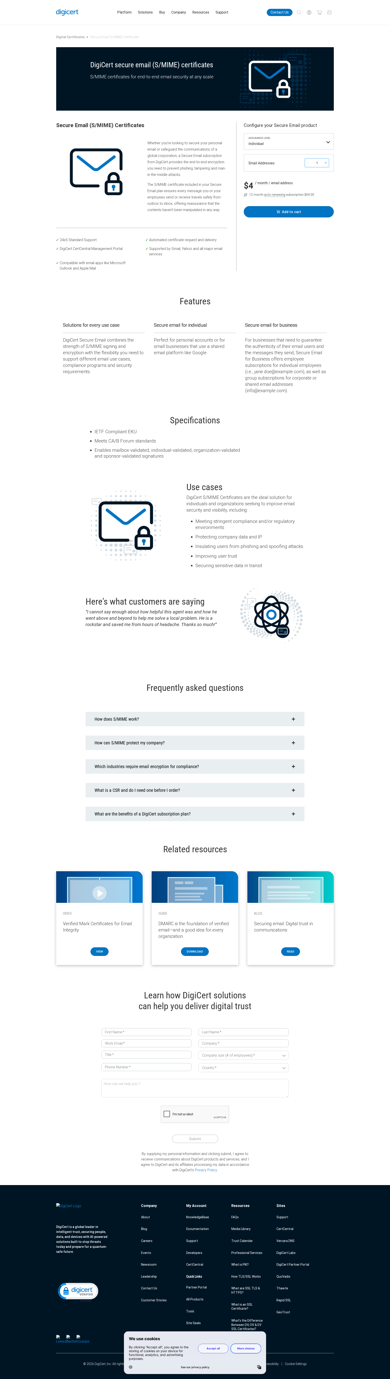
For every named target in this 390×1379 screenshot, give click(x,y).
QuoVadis (283, 1276)
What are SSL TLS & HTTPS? (245, 1290)
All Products (194, 1299)
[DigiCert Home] (67, 12)
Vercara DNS (285, 1241)
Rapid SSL (283, 1300)
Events (146, 1253)
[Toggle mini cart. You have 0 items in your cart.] (319, 12)
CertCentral (194, 1265)
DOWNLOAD (195, 951)
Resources (200, 12)
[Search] (299, 12)
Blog (144, 1229)
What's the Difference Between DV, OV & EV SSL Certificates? (247, 1324)
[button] (77, 1291)
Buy (162, 12)
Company (178, 12)
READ (290, 951)
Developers (194, 1253)
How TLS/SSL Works (246, 1276)
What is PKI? (240, 1265)
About (145, 1217)
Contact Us (280, 12)
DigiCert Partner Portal (292, 1265)
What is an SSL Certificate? (242, 1306)
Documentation (197, 1229)
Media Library (241, 1229)
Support (222, 12)
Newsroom (149, 1265)
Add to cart (291, 212)
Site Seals (193, 1323)
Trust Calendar (242, 1241)
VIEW (99, 951)
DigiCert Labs (285, 1253)
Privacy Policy (206, 1170)
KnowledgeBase (197, 1217)
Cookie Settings (296, 1363)
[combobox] (289, 144)
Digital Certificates (70, 37)
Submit (195, 1139)
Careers (146, 1241)
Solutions (145, 12)
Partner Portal (196, 1287)
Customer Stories (154, 1300)
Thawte (282, 1288)
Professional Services (246, 1253)
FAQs (235, 1217)
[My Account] (329, 12)
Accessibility (270, 1363)
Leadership (149, 1276)
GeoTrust (283, 1312)
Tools (190, 1311)
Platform (124, 12)
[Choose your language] (309, 12)
